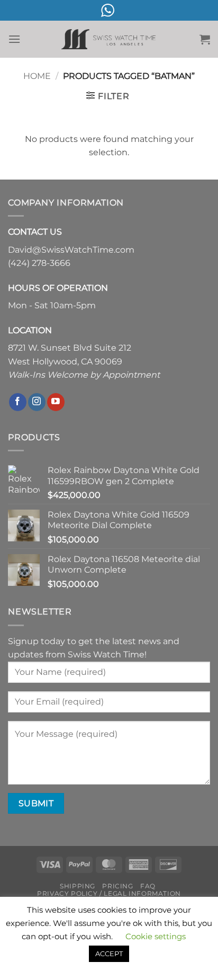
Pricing (117, 886)
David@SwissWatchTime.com (71, 250)
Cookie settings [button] (155, 936)
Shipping (77, 886)
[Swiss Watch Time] (109, 39)
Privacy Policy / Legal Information (109, 893)
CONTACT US (35, 232)
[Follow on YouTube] (56, 402)
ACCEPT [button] (109, 953)
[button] (14, 39)
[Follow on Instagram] (37, 402)
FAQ (148, 886)
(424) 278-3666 (39, 263)
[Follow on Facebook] (17, 402)
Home (37, 76)
